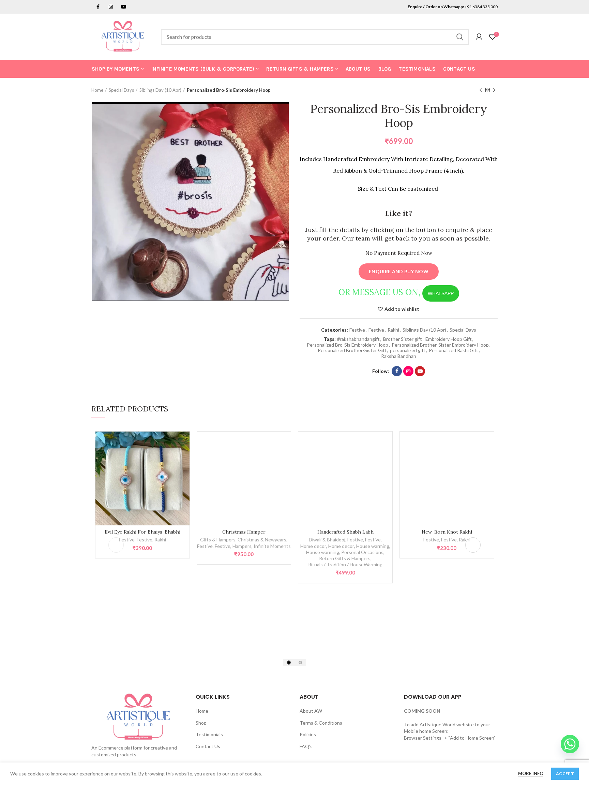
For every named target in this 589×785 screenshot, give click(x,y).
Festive (357, 330)
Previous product (480, 90)
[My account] (479, 37)
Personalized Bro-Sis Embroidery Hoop (347, 345)
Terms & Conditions (321, 723)
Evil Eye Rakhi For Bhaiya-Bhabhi (142, 532)
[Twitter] (98, 7)
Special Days (121, 90)
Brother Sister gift (402, 339)
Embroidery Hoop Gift (448, 339)
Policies (308, 734)
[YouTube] (420, 371)
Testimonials (209, 734)
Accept (565, 773)
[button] (288, 662)
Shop (201, 723)
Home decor (313, 546)
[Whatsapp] (570, 744)
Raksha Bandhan (398, 356)
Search (459, 37)
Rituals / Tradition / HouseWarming (345, 564)
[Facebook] (397, 371)
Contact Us (208, 746)
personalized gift (407, 350)
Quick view (184, 442)
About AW (311, 711)
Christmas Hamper (244, 532)
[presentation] (116, 545)
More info (530, 773)
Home (97, 90)
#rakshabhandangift (358, 339)
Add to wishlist (401, 309)
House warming (372, 546)
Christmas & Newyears (262, 539)
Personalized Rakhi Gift (453, 350)
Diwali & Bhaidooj (327, 539)
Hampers (242, 546)
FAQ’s (306, 746)
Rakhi (393, 330)
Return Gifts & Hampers (345, 558)
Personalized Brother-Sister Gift (352, 350)
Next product (494, 90)
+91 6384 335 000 (481, 6)
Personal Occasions (362, 552)
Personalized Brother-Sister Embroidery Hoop (440, 345)
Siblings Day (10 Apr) (160, 90)
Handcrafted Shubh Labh (345, 532)
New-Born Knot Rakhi (447, 532)
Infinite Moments (272, 546)
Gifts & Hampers (218, 539)
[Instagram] (111, 7)
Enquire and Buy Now (398, 271)
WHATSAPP (441, 293)
